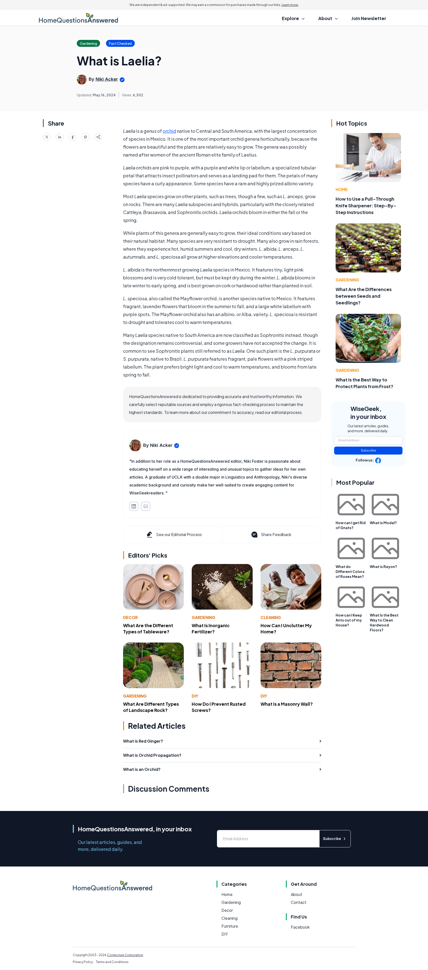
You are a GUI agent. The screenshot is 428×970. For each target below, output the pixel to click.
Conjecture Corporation (125, 955)
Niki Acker (107, 79)
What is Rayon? (383, 566)
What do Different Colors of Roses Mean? (350, 571)
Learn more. (290, 5)
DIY (195, 696)
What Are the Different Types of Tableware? (148, 628)
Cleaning (271, 617)
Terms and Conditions (112, 962)
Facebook (300, 927)
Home (342, 189)
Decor (130, 617)
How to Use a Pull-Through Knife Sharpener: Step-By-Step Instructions (366, 205)
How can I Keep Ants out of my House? (349, 620)
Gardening (203, 617)
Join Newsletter (368, 18)
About (296, 894)
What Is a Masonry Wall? (287, 704)
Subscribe (368, 450)
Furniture (229, 926)
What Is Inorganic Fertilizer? (211, 628)
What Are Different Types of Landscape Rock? (151, 707)
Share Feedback (276, 534)
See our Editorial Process (179, 534)
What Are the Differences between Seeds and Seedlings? (364, 295)
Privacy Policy (83, 962)
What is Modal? (383, 522)
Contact (298, 902)
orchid (169, 131)
